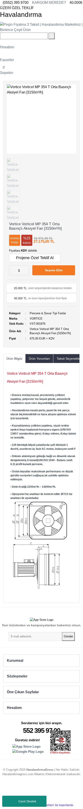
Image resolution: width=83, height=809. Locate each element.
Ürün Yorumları (39, 358)
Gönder (68, 636)
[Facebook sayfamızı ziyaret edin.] (54, 790)
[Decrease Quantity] (12, 270)
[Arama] (51, 36)
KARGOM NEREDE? (49, 2)
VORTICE (36, 318)
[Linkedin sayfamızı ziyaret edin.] (37, 790)
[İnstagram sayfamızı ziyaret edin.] (29, 790)
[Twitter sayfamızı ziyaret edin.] (46, 790)
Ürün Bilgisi (14, 358)
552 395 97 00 (41, 730)
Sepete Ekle (54, 270)
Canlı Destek (27, 801)
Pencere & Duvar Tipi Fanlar (48, 313)
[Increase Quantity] (25, 270)
